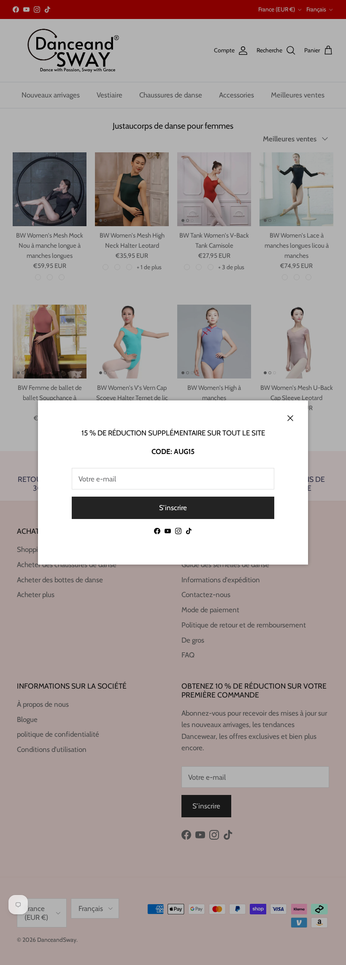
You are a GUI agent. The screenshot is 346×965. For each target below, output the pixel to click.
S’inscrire (173, 507)
